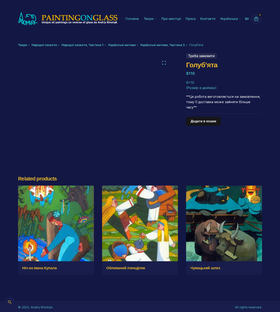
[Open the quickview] (28, 194)
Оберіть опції (56, 254)
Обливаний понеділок (125, 268)
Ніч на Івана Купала (39, 268)
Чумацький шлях (205, 268)
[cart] (256, 19)
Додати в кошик (140, 254)
